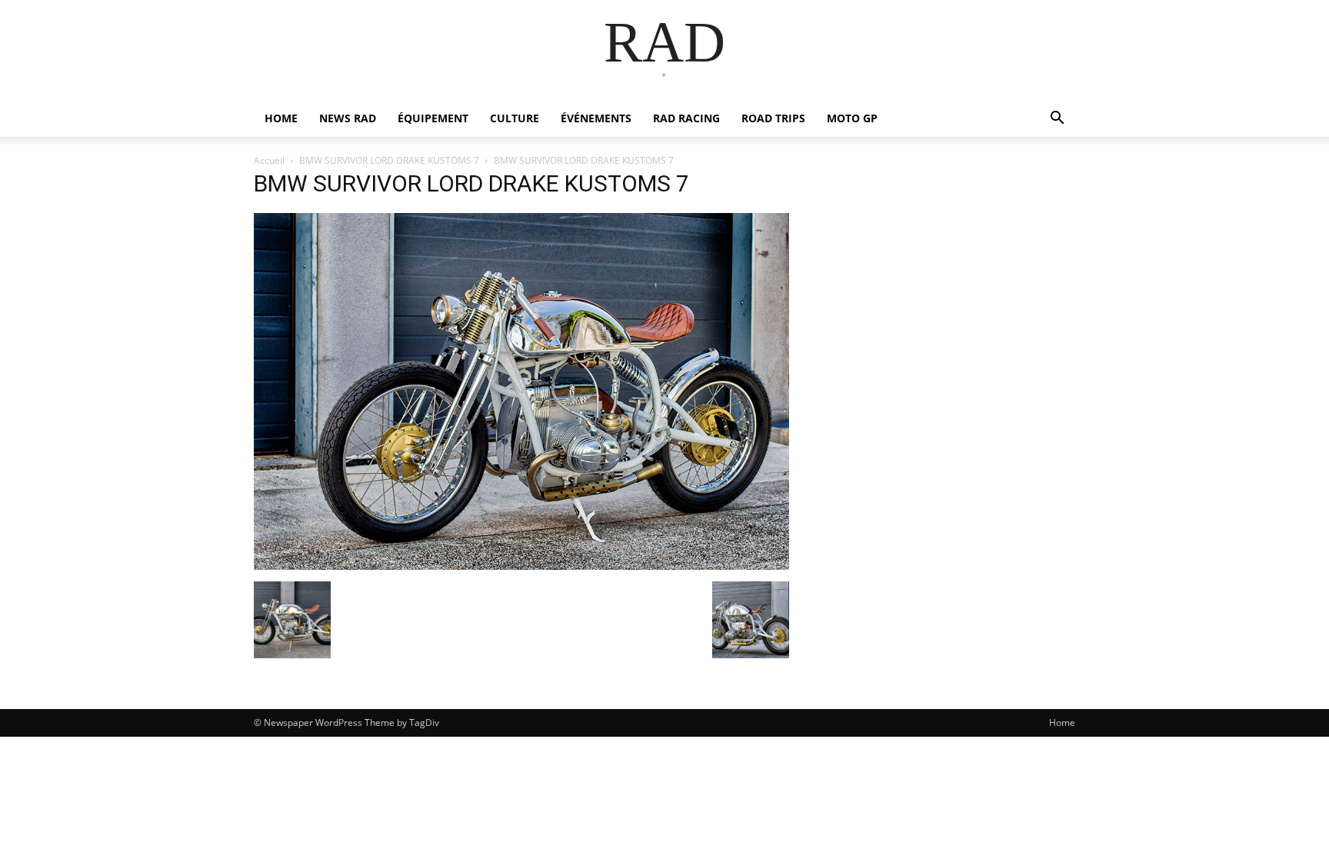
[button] (1056, 119)
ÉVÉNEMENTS (596, 118)
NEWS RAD (347, 118)
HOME (281, 118)
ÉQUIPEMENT (433, 118)
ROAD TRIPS (773, 118)
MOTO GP (852, 118)
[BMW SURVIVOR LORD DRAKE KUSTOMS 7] (521, 565)
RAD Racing (686, 118)
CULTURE (514, 118)
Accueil (269, 160)
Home (1062, 722)
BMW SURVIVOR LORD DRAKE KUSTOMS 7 (389, 160)
